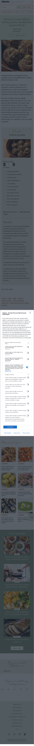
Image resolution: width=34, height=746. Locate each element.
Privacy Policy (26, 433)
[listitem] (17, 343)
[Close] (30, 313)
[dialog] (17, 373)
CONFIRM (10, 427)
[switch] (27, 347)
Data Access (17, 433)
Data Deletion (7, 433)
